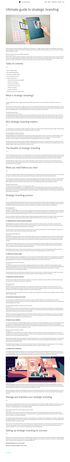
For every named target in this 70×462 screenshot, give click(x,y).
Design (49, 1)
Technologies (54, 1)
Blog (63, 1)
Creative (59, 1)
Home (46, 1)
